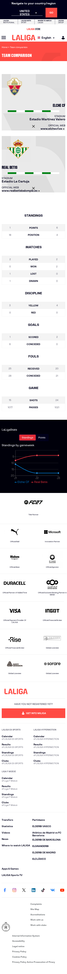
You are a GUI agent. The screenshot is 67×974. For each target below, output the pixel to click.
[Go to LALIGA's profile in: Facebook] (5, 890)
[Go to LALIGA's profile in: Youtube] (62, 890)
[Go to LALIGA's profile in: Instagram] (14, 890)
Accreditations (37, 914)
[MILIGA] (62, 37)
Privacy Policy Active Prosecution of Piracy (33, 962)
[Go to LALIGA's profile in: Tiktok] (43, 890)
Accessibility (18, 941)
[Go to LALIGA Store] (33, 29)
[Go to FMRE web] (15, 927)
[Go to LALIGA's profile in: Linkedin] (33, 890)
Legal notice (18, 946)
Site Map (34, 909)
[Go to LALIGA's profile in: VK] (52, 890)
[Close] (33, 126)
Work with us (36, 920)
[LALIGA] (23, 37)
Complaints (36, 904)
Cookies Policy (19, 957)
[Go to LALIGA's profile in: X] (24, 890)
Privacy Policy (19, 951)
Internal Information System (26, 936)
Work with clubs (38, 925)
